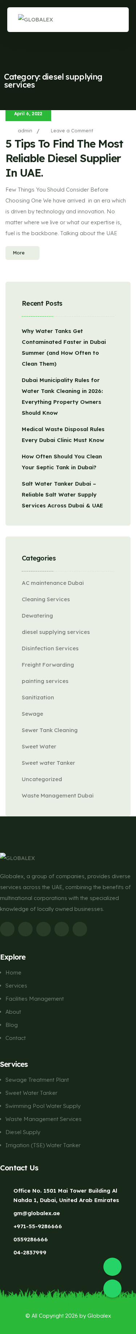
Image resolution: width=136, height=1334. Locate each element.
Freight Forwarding (48, 664)
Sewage (32, 713)
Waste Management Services (43, 1119)
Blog (11, 1024)
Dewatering (37, 615)
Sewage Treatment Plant (37, 1079)
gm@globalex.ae (36, 1213)
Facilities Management (34, 998)
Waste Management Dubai (58, 795)
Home (13, 972)
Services (16, 985)
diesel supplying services (56, 631)
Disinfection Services (50, 648)
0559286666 (30, 1239)
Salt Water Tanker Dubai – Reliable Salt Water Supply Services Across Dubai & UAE (62, 494)
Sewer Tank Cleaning (50, 730)
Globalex (99, 1315)
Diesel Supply (22, 1132)
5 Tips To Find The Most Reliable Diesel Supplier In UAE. (64, 158)
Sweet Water (39, 746)
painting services (45, 681)
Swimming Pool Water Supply (43, 1105)
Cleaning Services (46, 599)
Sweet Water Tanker (31, 1092)
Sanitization (38, 697)
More (19, 253)
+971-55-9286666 (37, 1226)
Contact (15, 1037)
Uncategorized (42, 779)
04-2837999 (29, 1252)
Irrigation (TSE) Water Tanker (43, 1145)
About (13, 1011)
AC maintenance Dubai (53, 582)
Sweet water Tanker (48, 762)
